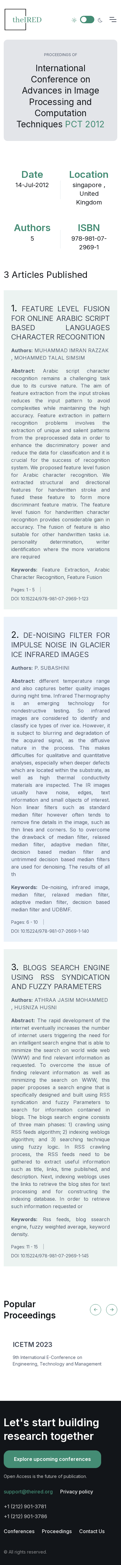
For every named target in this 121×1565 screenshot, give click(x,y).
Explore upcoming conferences (52, 1459)
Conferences (19, 1531)
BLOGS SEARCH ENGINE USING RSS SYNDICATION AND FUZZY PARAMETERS (60, 977)
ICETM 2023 (32, 1344)
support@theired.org (28, 1491)
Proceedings (57, 1531)
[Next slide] (111, 1309)
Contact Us (92, 1531)
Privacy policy (76, 1491)
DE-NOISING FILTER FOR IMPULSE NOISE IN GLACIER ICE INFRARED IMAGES (60, 645)
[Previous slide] (95, 1309)
